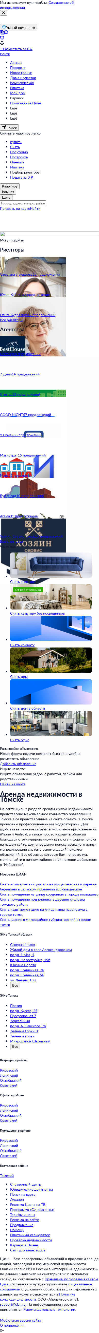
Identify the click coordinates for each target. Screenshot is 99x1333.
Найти (35, 208)
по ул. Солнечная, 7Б (27, 969)
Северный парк (22, 944)
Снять (15, 146)
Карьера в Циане (24, 1245)
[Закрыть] (3, 13)
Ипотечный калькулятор (30, 1234)
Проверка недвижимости (31, 1239)
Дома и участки (23, 77)
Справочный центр (25, 1184)
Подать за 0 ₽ (21, 177)
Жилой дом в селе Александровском (41, 949)
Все (15, 985)
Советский (8, 1085)
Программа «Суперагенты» (32, 1209)
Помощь (17, 1229)
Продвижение (21, 1224)
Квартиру (10, 186)
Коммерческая (22, 82)
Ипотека (17, 87)
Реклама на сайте (24, 1219)
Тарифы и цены (22, 1214)
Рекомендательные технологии (49, 1309)
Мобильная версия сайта (20, 1320)
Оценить (17, 162)
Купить (16, 141)
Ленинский (9, 1075)
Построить (19, 157)
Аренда (16, 62)
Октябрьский (11, 1080)
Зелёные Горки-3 (24, 1031)
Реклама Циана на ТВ (27, 1204)
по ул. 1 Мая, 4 (22, 954)
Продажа (17, 67)
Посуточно (19, 151)
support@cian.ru (13, 1304)
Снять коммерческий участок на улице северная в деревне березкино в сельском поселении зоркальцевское (48, 886)
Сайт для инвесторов (27, 1250)
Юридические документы (31, 1189)
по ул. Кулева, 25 (23, 1010)
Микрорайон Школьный (30, 1041)
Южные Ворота (23, 964)
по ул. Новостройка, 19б (30, 959)
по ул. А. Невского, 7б (28, 1025)
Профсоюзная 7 (23, 1015)
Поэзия (16, 1005)
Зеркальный (20, 1020)
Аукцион (17, 1199)
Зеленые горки (22, 1036)
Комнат (8, 191)
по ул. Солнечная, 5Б (27, 975)
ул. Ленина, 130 (23, 980)
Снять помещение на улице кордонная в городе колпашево (49, 894)
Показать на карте (15, 208)
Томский (7, 1175)
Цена (6, 197)
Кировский (9, 1070)
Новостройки (21, 72)
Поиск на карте (22, 1194)
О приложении (12, 1325)
